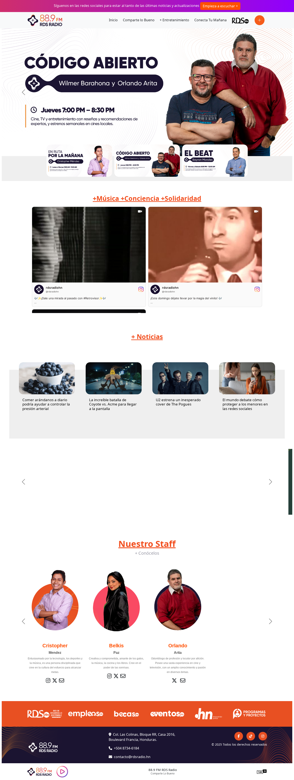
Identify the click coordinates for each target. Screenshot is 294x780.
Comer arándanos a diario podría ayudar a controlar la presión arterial (46, 404)
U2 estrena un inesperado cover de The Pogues (178, 402)
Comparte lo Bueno (139, 20)
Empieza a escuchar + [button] (220, 6)
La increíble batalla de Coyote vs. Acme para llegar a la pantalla (113, 404)
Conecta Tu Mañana (210, 20)
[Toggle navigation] (259, 20)
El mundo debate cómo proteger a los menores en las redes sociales (245, 404)
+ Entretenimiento (174, 20)
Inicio (113, 20)
